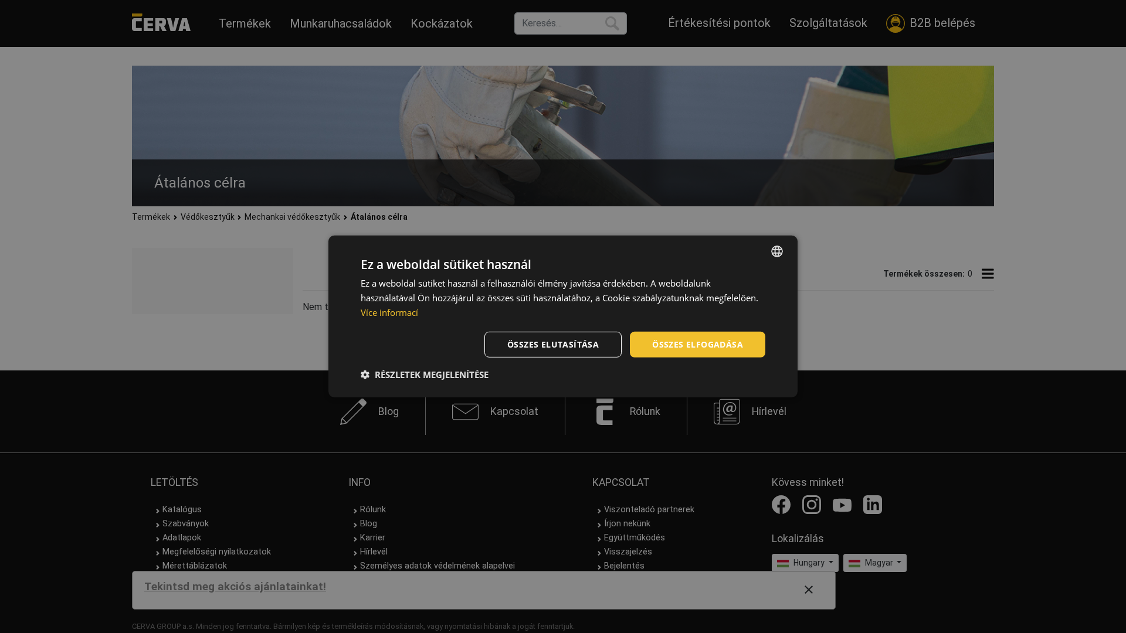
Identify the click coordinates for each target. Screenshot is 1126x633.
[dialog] (563, 316)
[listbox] (777, 251)
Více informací (389, 312)
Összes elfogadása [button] (697, 343)
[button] (425, 374)
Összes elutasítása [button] (553, 343)
